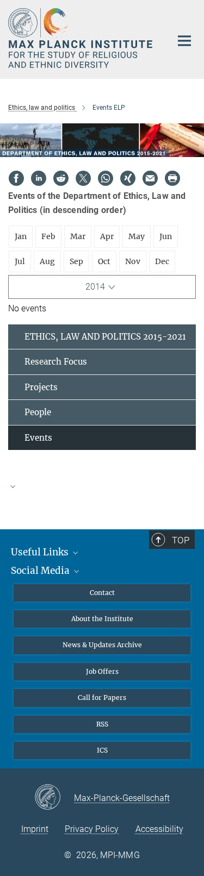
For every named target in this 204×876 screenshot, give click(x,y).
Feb (48, 236)
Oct (104, 261)
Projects (41, 387)
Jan (21, 236)
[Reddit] (61, 178)
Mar (77, 236)
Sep (76, 261)
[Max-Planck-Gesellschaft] (54, 798)
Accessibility (159, 829)
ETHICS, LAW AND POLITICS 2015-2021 (105, 336)
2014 (95, 286)
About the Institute (102, 619)
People (37, 412)
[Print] (172, 178)
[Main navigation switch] (184, 41)
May (136, 236)
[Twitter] (83, 178)
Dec (162, 261)
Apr (107, 236)
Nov (132, 261)
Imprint (34, 829)
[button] (102, 485)
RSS (102, 724)
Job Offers (102, 671)
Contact (102, 593)
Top (180, 540)
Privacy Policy (92, 829)
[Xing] (128, 178)
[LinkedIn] (38, 178)
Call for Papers (102, 697)
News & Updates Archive (102, 645)
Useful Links (41, 552)
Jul (20, 261)
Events (38, 438)
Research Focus (55, 361)
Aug (47, 261)
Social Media (41, 570)
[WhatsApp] (105, 178)
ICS (102, 750)
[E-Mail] (150, 178)
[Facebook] (16, 178)
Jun (165, 236)
